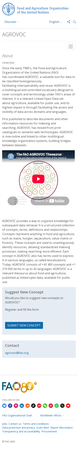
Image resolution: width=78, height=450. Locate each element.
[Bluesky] (4, 405)
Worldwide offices (50, 415)
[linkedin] (22, 405)
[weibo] (51, 405)
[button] (73, 21)
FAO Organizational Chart (17, 415)
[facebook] (10, 405)
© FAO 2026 (8, 441)
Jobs (4, 423)
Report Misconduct (61, 427)
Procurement (49, 431)
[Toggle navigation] (71, 46)
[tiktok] (33, 405)
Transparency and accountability (21, 431)
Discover (10, 22)
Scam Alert (42, 427)
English (54, 22)
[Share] (67, 21)
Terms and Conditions (36, 423)
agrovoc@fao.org (17, 353)
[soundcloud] (27, 405)
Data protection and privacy (18, 427)
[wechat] (45, 405)
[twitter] (62, 405)
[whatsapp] (56, 405)
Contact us (15, 423)
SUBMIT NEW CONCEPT (24, 325)
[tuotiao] (39, 405)
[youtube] (68, 405)
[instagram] (16, 405)
